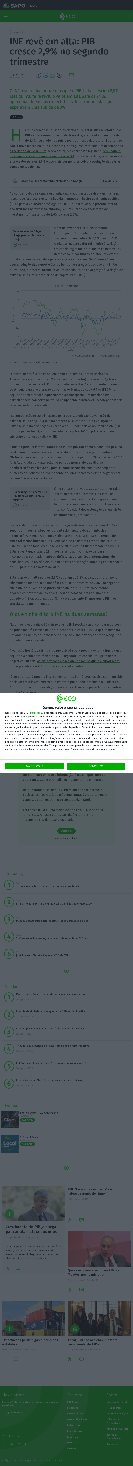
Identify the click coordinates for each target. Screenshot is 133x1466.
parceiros (35, 713)
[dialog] (66, 733)
